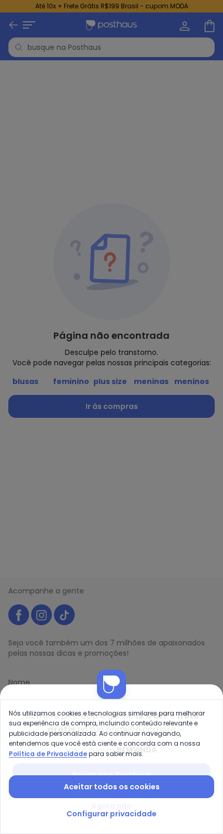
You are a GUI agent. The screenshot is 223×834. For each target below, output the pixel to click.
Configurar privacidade (111, 814)
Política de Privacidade (48, 753)
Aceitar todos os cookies (112, 787)
